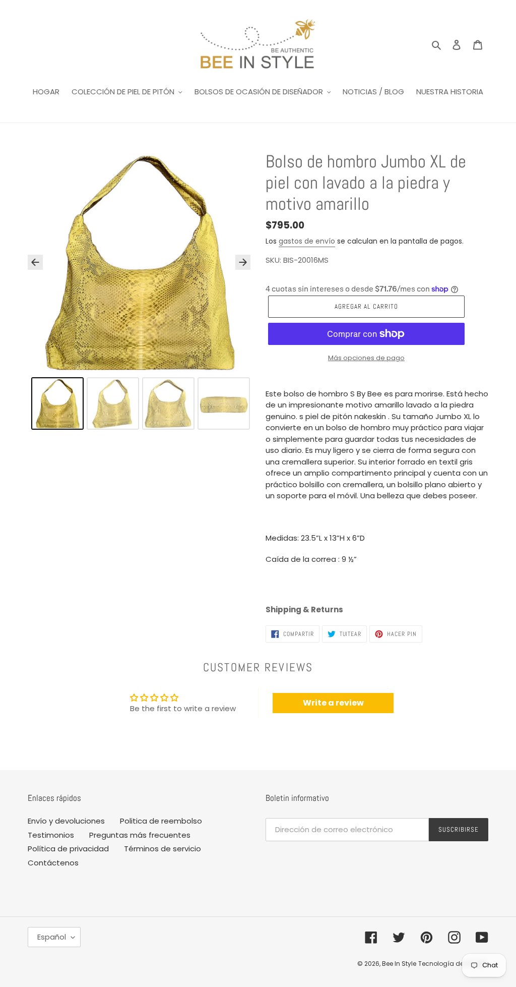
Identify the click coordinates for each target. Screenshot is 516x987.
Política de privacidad (68, 848)
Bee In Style (399, 963)
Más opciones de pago (366, 358)
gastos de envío (307, 241)
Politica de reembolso (161, 821)
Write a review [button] (333, 703)
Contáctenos (53, 862)
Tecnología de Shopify (453, 963)
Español (51, 937)
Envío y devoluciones (66, 821)
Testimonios (51, 835)
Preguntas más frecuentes (139, 835)
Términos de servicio (162, 848)
